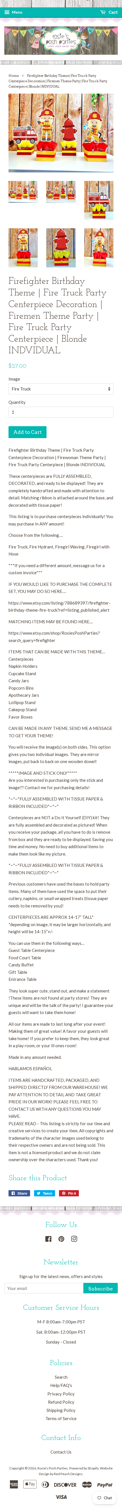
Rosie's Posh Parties (52, 1468)
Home (14, 76)
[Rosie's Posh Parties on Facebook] (48, 1239)
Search (61, 1377)
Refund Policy (61, 1402)
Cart (113, 12)
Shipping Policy (61, 1410)
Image (14, 378)
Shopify (93, 1468)
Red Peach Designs (68, 1474)
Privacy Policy (61, 1393)
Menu (16, 12)
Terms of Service (61, 1418)
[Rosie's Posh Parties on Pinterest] (61, 1239)
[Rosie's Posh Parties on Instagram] (74, 1239)
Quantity (17, 402)
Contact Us (61, 1451)
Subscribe (100, 1289)
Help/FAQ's (61, 1385)
